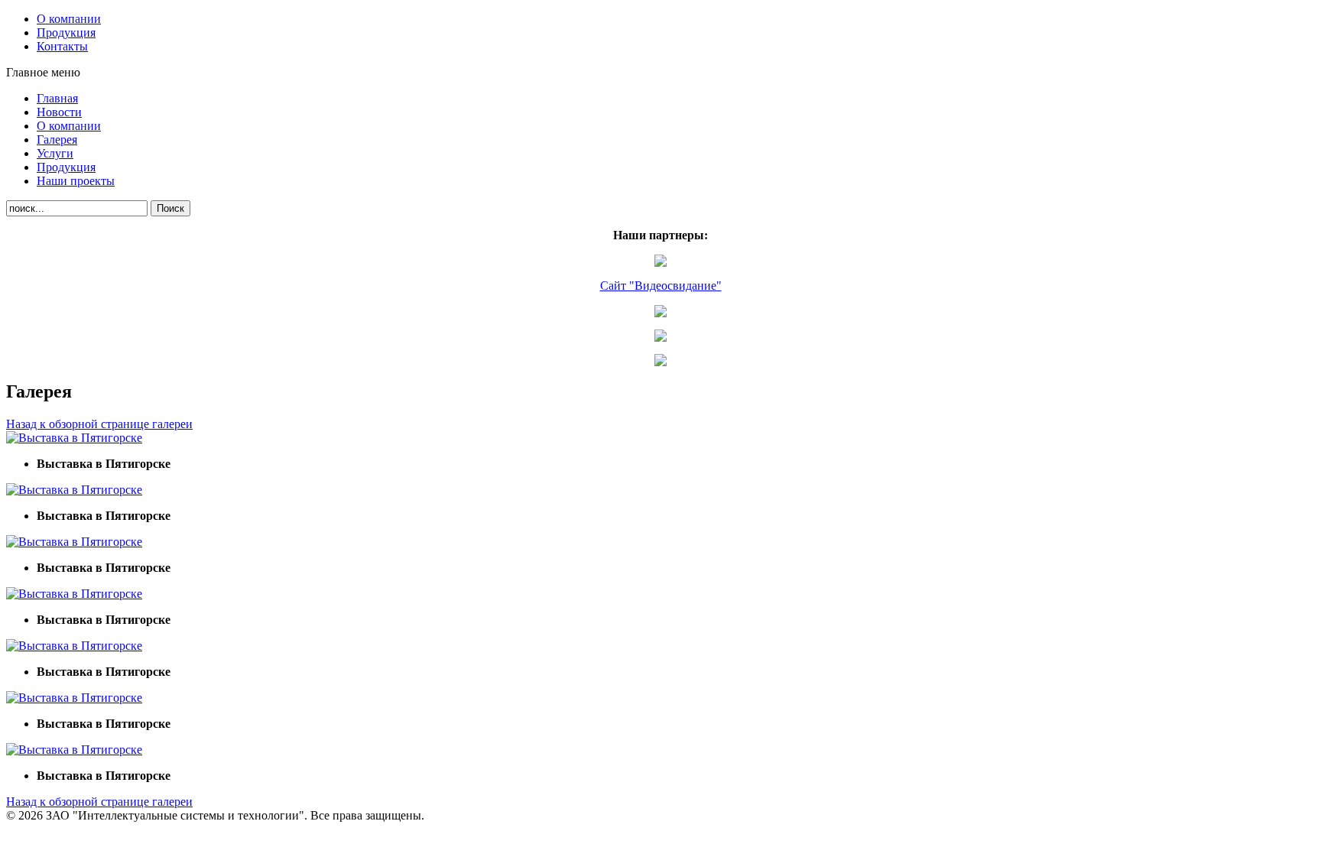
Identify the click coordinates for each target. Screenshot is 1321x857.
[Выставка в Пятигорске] (74, 437)
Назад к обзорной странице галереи (99, 423)
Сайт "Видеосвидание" (661, 285)
